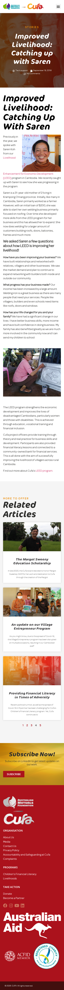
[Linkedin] (22, 905)
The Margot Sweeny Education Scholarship (32, 561)
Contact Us (9, 846)
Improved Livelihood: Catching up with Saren (29, 112)
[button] (58, 6)
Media (6, 841)
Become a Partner (13, 898)
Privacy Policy (11, 850)
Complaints (10, 858)
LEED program (44, 470)
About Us (8, 837)
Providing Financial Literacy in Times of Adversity (32, 695)
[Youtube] (17, 905)
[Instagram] (11, 905)
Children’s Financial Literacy (19, 874)
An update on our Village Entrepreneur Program (32, 627)
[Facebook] (5, 905)
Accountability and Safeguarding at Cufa (26, 854)
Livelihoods (10, 878)
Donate (7, 893)
